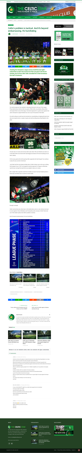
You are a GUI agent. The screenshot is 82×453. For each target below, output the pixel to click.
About (44, 1)
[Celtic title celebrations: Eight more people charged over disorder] (43, 278)
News (14, 17)
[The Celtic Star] (41, 9)
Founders (41, 17)
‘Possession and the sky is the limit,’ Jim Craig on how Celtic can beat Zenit (28, 1)
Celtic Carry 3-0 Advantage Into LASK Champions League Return (29, 342)
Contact (48, 1)
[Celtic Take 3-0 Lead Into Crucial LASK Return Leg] (16, 278)
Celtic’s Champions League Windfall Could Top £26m (63, 129)
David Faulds (19, 314)
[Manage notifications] (79, 450)
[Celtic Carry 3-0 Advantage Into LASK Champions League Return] (29, 278)
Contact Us (74, 450)
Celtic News (68, 26)
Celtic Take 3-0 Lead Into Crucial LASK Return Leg (63, 116)
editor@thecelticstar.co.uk (17, 437)
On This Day (49, 17)
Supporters (27, 17)
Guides (19, 17)
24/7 (71, 26)
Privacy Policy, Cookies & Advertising (64, 450)
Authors (35, 17)
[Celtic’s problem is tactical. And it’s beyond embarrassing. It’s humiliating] (29, 51)
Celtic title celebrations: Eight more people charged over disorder (43, 342)
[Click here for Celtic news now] (64, 36)
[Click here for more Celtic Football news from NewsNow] (59, 26)
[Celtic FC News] (57, 44)
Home (9, 17)
